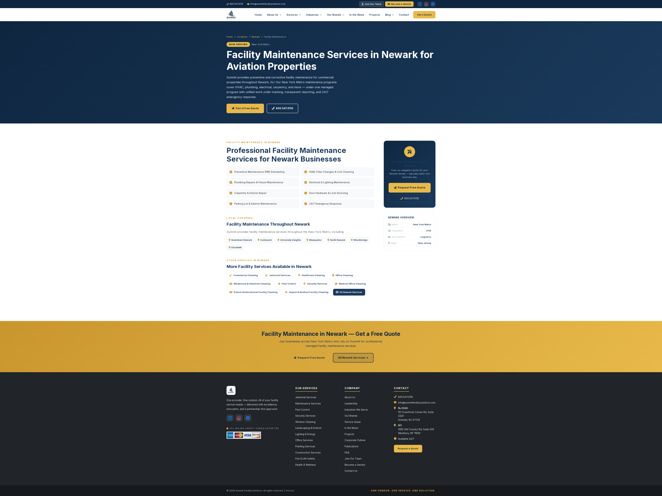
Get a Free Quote (247, 108)
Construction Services (308, 452)
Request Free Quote (411, 187)
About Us (273, 14)
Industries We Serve (356, 409)
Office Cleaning (344, 275)
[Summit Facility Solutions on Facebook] (247, 418)
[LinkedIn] (419, 4)
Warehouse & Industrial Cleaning (252, 283)
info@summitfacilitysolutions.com (267, 4)
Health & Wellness (305, 464)
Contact (404, 14)
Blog (388, 14)
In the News (356, 14)
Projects (374, 14)
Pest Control (289, 283)
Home (258, 14)
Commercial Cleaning (245, 275)
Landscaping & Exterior (308, 427)
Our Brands (334, 14)
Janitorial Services (279, 275)
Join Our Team (373, 4)
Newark (256, 36)
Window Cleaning (305, 421)
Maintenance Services (308, 403)
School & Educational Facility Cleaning (256, 292)
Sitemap (290, 490)
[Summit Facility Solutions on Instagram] (238, 418)
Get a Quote (424, 14)
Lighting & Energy (305, 434)
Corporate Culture (355, 440)
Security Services (317, 283)
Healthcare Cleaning (313, 275)
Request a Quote (408, 448)
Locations (242, 36)
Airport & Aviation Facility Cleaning (308, 292)
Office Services (304, 440)
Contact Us (351, 470)
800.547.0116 (236, 4)
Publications (351, 446)
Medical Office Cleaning (352, 283)
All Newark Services (351, 292)
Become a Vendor (401, 4)
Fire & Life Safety (305, 458)
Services (292, 14)
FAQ (347, 452)
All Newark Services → (353, 357)
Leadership (351, 403)
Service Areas (353, 421)
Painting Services (305, 446)
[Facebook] (432, 4)
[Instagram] (426, 4)
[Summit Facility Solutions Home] (231, 14)
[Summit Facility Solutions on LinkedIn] (230, 418)
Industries (312, 14)
